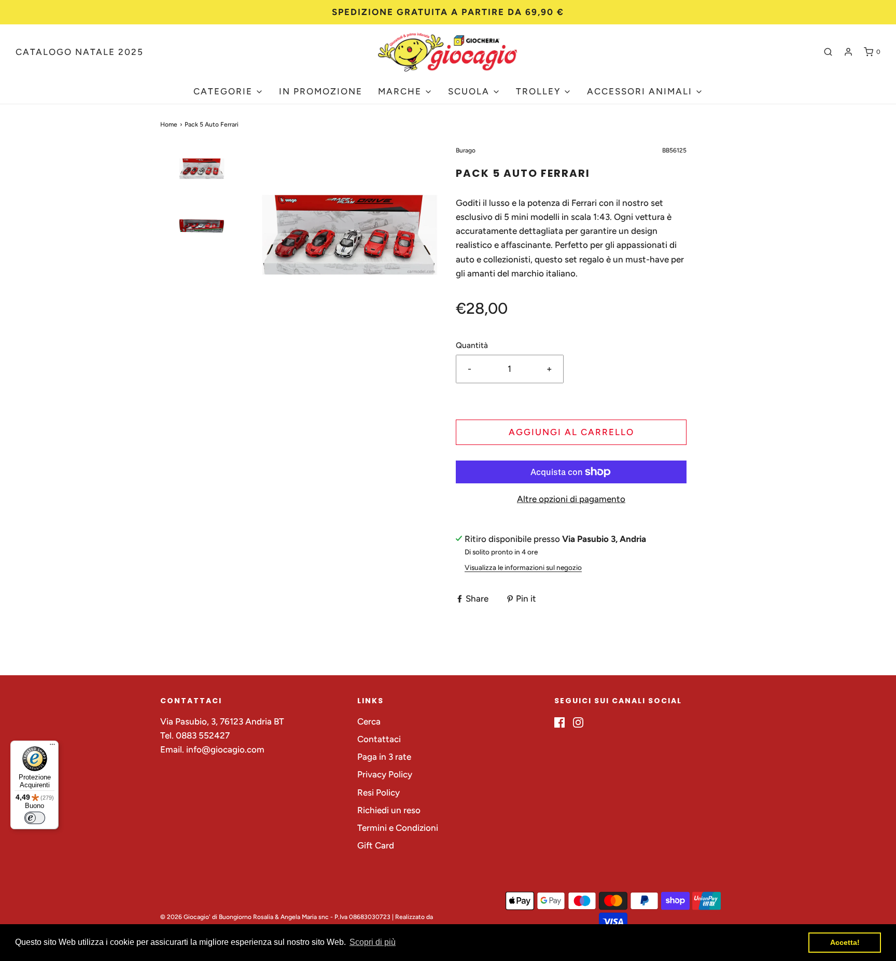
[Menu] (52, 747)
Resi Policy (378, 792)
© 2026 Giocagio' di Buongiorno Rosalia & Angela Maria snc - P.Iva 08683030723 (275, 917)
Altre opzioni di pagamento (571, 499)
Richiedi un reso (389, 810)
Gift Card (375, 845)
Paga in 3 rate (384, 756)
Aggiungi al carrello (571, 432)
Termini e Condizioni (397, 828)
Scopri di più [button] (372, 942)
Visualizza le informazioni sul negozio (523, 567)
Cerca (369, 721)
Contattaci (379, 739)
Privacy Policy (384, 774)
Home (168, 124)
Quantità (472, 345)
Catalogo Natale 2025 (80, 52)
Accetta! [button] (845, 942)
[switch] (34, 818)
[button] (201, 187)
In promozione (320, 91)
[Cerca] (828, 52)
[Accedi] (848, 52)
